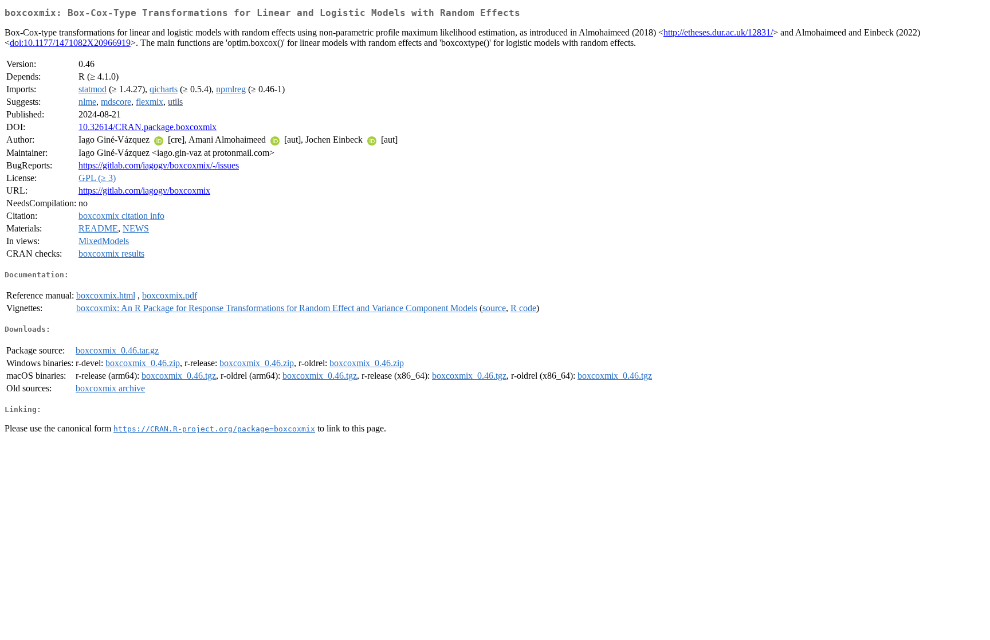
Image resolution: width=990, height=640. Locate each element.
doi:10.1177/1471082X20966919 (70, 43)
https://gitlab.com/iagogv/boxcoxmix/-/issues (158, 165)
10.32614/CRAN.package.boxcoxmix (147, 127)
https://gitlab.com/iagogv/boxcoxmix (144, 190)
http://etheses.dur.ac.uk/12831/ (718, 32)
